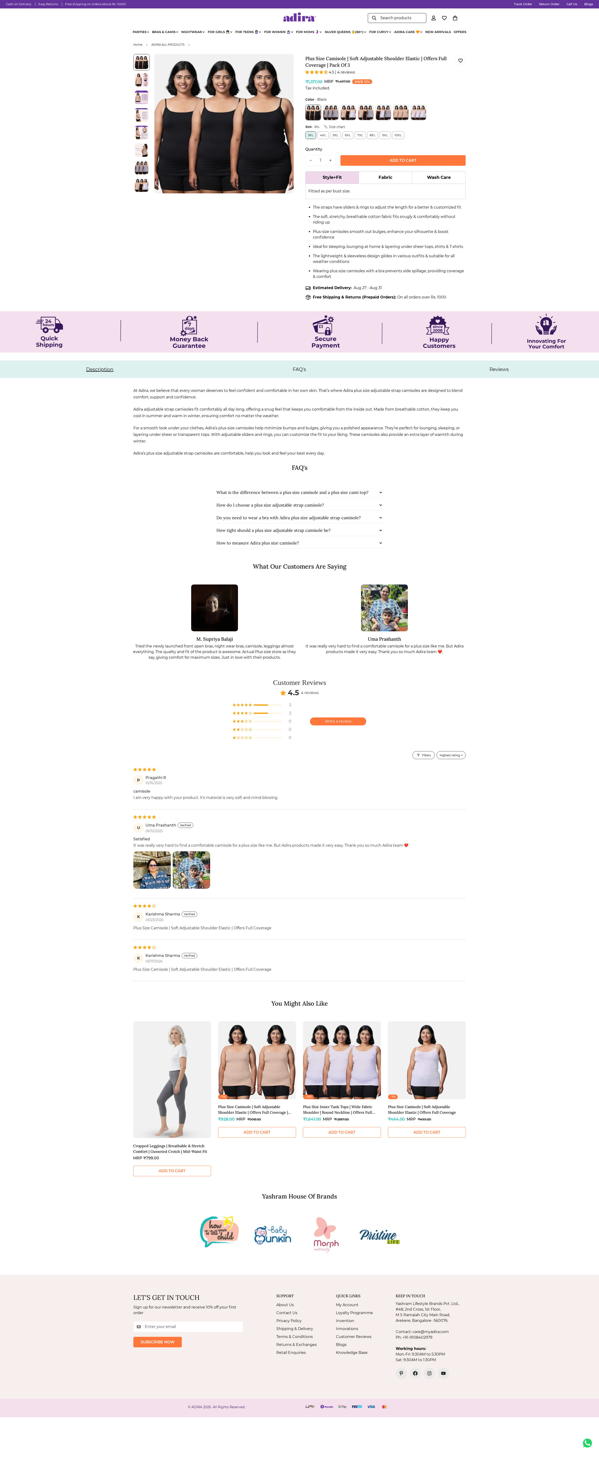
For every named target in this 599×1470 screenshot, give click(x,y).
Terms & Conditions (294, 1336)
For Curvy (378, 32)
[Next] (482, 1081)
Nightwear (191, 32)
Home (137, 44)
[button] (455, 18)
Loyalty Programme (354, 1313)
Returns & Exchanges (296, 1344)
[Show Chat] (588, 1443)
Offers (460, 32)
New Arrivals (438, 32)
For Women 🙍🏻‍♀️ (277, 32)
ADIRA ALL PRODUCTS (167, 44)
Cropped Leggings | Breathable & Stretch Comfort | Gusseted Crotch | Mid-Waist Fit (170, 1148)
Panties (139, 32)
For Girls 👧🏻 (219, 32)
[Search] (374, 18)
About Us (285, 1305)
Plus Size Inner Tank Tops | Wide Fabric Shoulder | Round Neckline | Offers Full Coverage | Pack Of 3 (337, 1109)
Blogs (588, 4)
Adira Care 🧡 (407, 32)
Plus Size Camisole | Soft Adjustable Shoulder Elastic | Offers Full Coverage (422, 1109)
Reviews (499, 369)
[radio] (313, 112)
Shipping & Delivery (294, 1329)
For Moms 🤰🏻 (307, 32)
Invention (345, 1321)
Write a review (338, 721)
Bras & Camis (163, 32)
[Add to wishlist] (460, 60)
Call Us (571, 4)
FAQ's (299, 369)
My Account (347, 1305)
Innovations (347, 1329)
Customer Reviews (354, 1336)
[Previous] (116, 1081)
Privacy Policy (289, 1321)
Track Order (523, 4)
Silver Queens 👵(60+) (344, 32)
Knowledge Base (352, 1352)
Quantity (313, 149)
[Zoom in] (283, 64)
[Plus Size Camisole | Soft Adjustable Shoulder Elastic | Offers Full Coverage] (427, 1060)
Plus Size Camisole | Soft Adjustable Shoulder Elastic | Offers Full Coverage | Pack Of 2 (253, 1109)
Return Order (549, 4)
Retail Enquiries (291, 1352)
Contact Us (286, 1313)
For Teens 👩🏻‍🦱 (246, 32)
